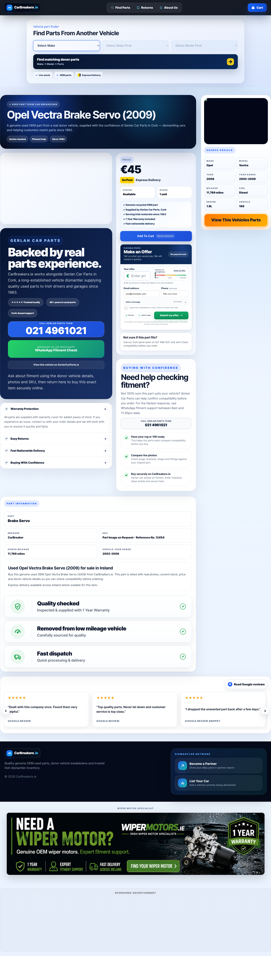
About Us (171, 7)
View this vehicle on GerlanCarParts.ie (56, 364)
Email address (131, 288)
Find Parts (122, 7)
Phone (169, 288)
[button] (135, 61)
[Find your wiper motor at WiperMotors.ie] (135, 843)
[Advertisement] (135, 922)
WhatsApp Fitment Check (56, 350)
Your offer (129, 269)
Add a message (154, 302)
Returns (147, 7)
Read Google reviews (247, 684)
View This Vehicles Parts (236, 220)
